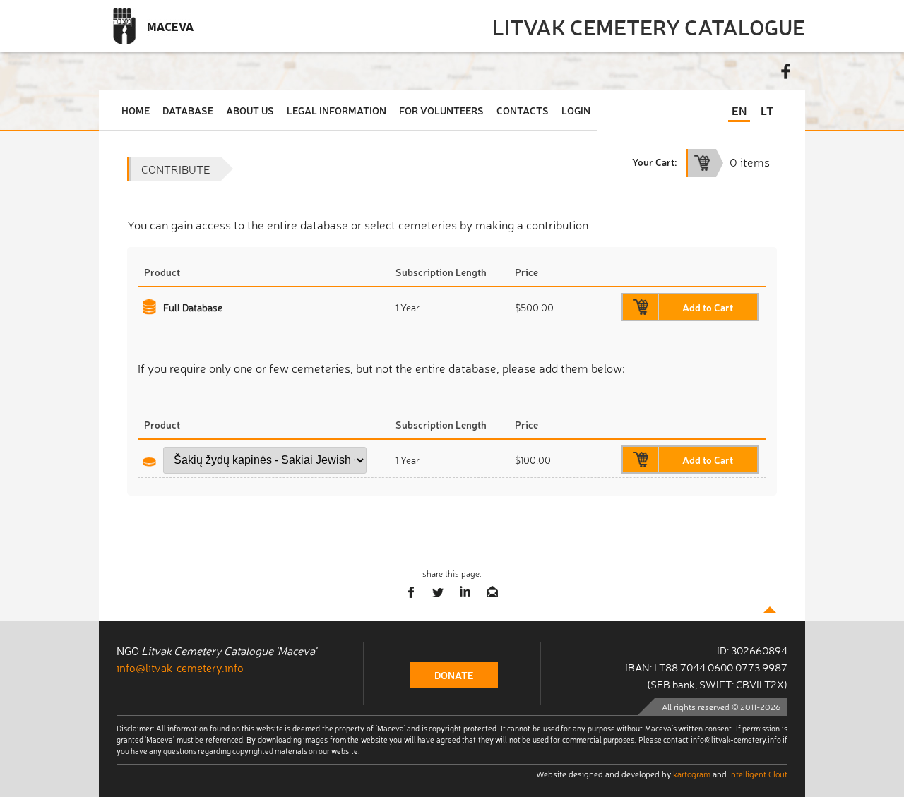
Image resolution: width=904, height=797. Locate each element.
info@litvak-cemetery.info (180, 667)
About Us (250, 110)
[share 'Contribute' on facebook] (412, 592)
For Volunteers (441, 110)
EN (739, 110)
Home (135, 110)
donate (453, 675)
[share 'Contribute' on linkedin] (465, 592)
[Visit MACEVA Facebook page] (786, 71)
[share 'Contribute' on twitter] (439, 592)
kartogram (691, 773)
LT (767, 110)
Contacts (522, 110)
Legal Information (336, 110)
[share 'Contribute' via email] (492, 592)
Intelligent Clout (758, 773)
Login (575, 110)
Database (187, 110)
